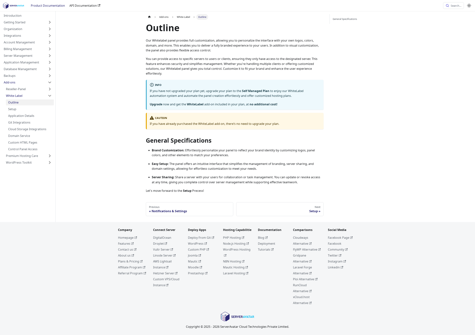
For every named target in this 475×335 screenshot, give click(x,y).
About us (124, 255)
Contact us (125, 249)
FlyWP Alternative (305, 249)
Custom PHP (197, 249)
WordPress (196, 244)
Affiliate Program (130, 267)
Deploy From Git (199, 238)
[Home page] (149, 17)
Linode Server (162, 255)
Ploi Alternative (303, 279)
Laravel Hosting (234, 273)
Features (124, 244)
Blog (261, 238)
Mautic (193, 261)
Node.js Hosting (234, 244)
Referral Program (130, 273)
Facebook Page (338, 238)
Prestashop (196, 273)
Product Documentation (48, 6)
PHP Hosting (232, 238)
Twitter (333, 255)
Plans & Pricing (128, 261)
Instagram (335, 261)
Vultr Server (161, 249)
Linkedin (334, 267)
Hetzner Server (163, 273)
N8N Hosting (232, 261)
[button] (27, 22)
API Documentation (83, 6)
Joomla (193, 255)
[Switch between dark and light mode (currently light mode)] (469, 6)
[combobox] (453, 5)
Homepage (126, 238)
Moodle (193, 267)
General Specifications (345, 19)
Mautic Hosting (234, 267)
